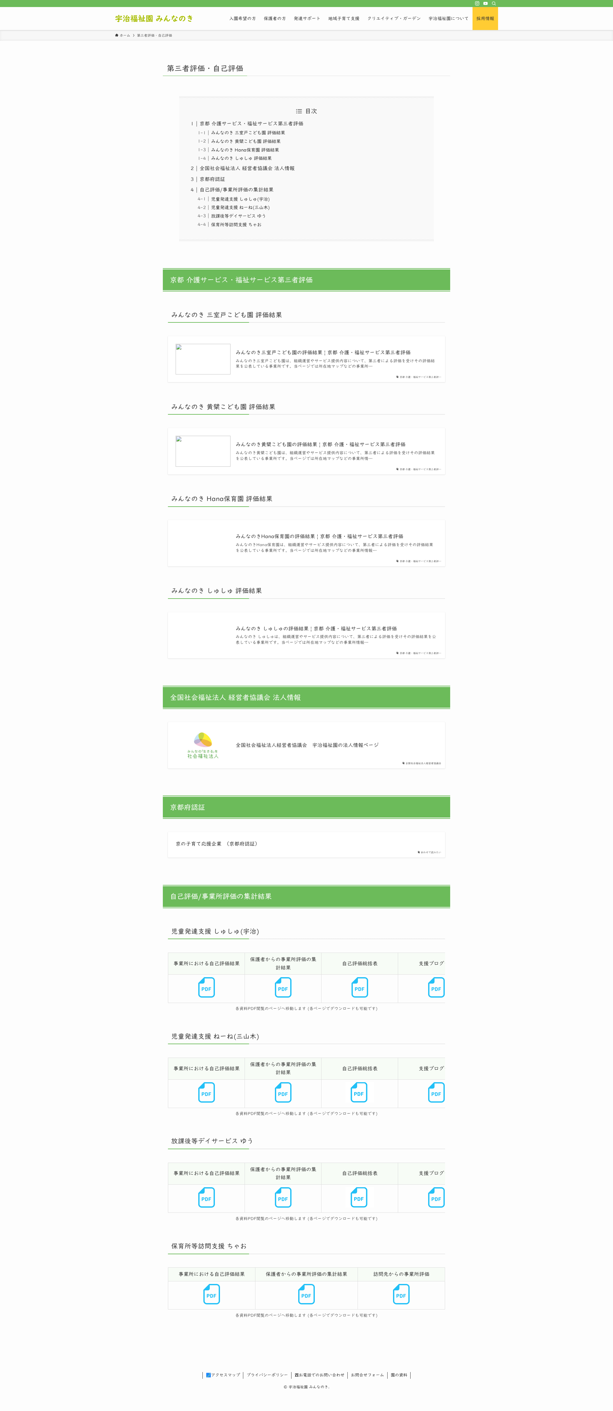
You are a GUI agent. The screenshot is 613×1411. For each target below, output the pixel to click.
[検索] (494, 3)
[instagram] (477, 3)
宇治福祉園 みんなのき (154, 18)
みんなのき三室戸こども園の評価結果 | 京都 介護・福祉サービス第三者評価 (323, 352)
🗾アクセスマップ (223, 1375)
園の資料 (399, 1375)
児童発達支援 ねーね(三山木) (240, 207)
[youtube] (485, 3)
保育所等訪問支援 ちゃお (236, 224)
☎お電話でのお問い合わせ (319, 1375)
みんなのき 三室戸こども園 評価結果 (248, 132)
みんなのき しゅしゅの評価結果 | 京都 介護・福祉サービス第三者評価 (316, 628)
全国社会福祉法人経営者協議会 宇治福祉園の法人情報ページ (307, 745)
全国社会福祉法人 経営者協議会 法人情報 (247, 168)
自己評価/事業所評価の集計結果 (237, 189)
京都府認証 (212, 179)
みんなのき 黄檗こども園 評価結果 (246, 141)
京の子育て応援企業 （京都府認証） (218, 843)
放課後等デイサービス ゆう (238, 216)
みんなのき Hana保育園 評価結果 (245, 149)
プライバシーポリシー (267, 1375)
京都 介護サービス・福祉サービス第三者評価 (251, 123)
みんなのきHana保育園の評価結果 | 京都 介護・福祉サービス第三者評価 (319, 536)
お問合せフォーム (367, 1375)
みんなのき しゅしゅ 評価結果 (241, 158)
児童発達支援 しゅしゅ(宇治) (240, 199)
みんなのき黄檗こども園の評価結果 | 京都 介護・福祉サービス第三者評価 (320, 444)
